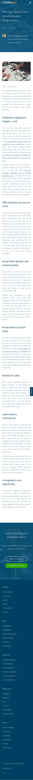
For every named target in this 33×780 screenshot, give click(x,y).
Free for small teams (8, 680)
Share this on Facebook (6, 27)
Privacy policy (6, 731)
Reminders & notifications (10, 672)
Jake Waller (18, 36)
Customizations (7, 710)
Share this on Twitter (3, 27)
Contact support (7, 646)
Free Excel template (8, 714)
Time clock (6, 706)
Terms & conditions (8, 727)
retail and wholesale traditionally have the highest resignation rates (16, 173)
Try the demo (6, 596)
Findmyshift (6, 758)
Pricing (5, 604)
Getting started (7, 626)
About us (5, 612)
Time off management (9, 676)
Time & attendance (8, 664)
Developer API (7, 694)
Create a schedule (16, 559)
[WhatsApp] (3, 773)
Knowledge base (7, 630)
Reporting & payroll (8, 668)
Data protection (7, 739)
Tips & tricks (6, 642)
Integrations (6, 698)
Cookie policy (6, 735)
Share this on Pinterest (12, 27)
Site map (5, 743)
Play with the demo (16, 565)
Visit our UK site (7, 748)
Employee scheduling (9, 660)
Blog (4, 702)
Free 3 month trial (8, 608)
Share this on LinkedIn (9, 27)
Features (5, 600)
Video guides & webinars (10, 634)
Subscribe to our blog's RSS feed (15, 27)
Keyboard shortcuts (8, 638)
